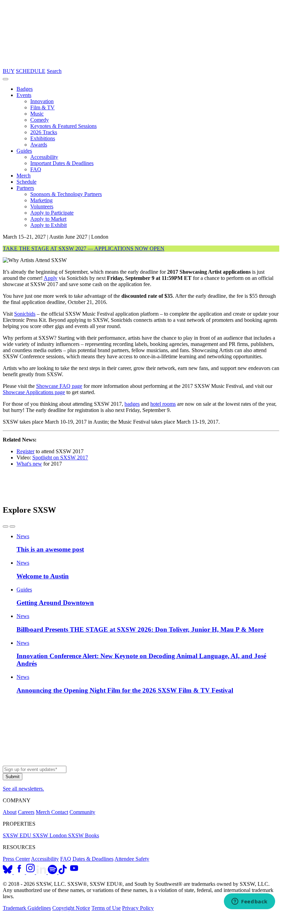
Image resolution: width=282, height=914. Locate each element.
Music (37, 114)
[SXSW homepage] (141, 762)
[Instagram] (31, 872)
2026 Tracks (43, 132)
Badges (25, 89)
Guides (24, 151)
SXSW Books (83, 835)
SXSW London (50, 835)
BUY (8, 71)
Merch (24, 175)
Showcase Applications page (34, 392)
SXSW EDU (18, 835)
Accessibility (44, 157)
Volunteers (41, 206)
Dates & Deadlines (93, 859)
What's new (29, 464)
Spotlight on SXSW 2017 (60, 457)
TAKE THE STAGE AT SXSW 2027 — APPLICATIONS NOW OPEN (83, 248)
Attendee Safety (132, 859)
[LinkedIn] (42, 872)
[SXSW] (141, 65)
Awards (38, 145)
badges (132, 404)
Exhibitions (42, 138)
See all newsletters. (23, 789)
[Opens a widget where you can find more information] (249, 902)
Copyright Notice (71, 908)
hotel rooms (163, 404)
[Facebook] (20, 872)
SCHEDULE (30, 71)
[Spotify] (53, 872)
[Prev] (5, 526)
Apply (50, 278)
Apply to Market (48, 219)
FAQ (35, 169)
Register (25, 451)
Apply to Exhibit (48, 225)
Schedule (26, 182)
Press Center (16, 859)
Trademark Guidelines (27, 908)
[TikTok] (62, 872)
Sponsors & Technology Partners (66, 194)
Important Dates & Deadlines (62, 163)
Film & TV (42, 107)
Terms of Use (106, 908)
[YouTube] (74, 872)
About (10, 812)
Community (82, 812)
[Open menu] (5, 79)
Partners (25, 188)
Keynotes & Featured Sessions (63, 126)
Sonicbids (24, 314)
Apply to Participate (52, 213)
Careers (26, 812)
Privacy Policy (138, 908)
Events (24, 95)
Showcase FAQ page (59, 386)
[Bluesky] (8, 872)
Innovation (42, 101)
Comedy (39, 120)
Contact (59, 812)
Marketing (41, 200)
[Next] (12, 526)
